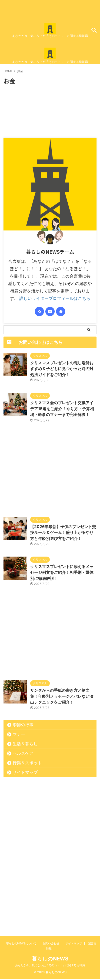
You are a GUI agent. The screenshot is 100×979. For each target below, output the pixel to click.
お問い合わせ (51, 943)
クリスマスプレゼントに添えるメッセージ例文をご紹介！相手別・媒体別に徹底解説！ (61, 572)
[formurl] (50, 311)
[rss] (39, 311)
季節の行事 (23, 724)
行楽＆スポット (27, 762)
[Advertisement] (50, 472)
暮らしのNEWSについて (21, 943)
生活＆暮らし (25, 743)
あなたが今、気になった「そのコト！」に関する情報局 (50, 965)
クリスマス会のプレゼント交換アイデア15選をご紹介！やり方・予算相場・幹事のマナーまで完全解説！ (62, 408)
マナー (19, 734)
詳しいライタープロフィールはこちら (54, 298)
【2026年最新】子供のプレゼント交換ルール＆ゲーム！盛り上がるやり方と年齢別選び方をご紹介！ (63, 532)
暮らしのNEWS (50, 959)
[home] (60, 311)
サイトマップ (25, 772)
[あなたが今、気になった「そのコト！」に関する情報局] (50, 30)
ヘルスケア (23, 753)
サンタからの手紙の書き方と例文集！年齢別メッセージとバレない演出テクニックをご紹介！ (61, 696)
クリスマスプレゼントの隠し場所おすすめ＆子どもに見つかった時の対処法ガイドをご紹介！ (61, 368)
